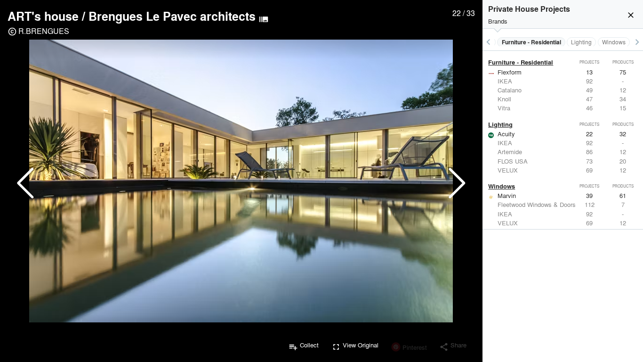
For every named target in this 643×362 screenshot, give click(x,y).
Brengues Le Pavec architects (172, 16)
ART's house (43, 16)
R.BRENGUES (43, 30)
